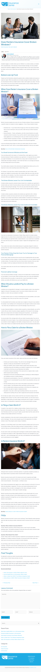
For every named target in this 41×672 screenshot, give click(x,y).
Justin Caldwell (10, 54)
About (2, 51)
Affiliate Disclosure (31, 656)
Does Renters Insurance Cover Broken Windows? (11, 635)
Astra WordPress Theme (32, 667)
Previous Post (6, 582)
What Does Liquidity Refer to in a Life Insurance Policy (12, 631)
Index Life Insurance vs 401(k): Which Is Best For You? (15, 572)
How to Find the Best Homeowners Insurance (15, 148)
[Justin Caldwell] (4, 56)
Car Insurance (4, 646)
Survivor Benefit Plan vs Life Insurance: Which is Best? (15, 574)
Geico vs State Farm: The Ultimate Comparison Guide (12, 637)
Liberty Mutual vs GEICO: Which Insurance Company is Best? (17, 577)
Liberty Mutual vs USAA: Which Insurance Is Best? (16, 511)
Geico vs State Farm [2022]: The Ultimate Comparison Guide (17, 576)
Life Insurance (4, 650)
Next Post (35, 582)
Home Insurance (4, 47)
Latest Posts (7, 51)
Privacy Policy (31, 659)
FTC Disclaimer (31, 658)
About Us (31, 661)
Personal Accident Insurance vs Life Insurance (11, 633)
